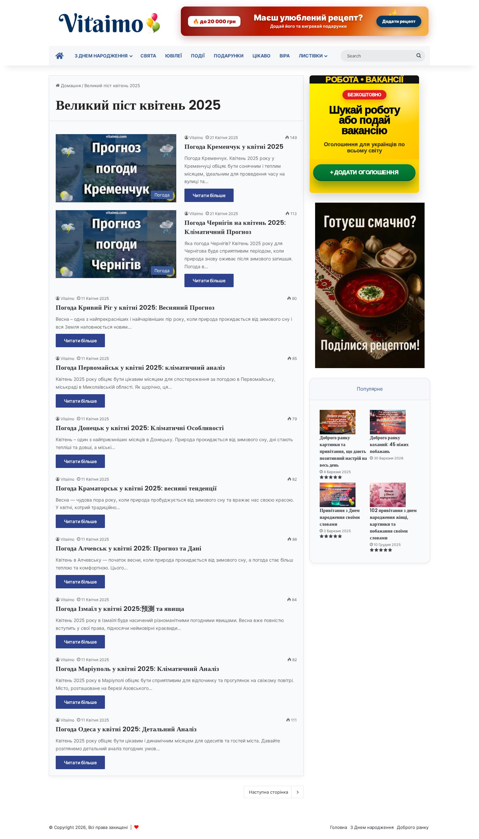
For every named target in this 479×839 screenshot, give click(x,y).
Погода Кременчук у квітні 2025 (233, 146)
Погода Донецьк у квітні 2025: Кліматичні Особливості (140, 427)
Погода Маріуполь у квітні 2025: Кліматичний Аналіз (137, 668)
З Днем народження (101, 55)
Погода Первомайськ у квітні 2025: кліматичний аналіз (140, 367)
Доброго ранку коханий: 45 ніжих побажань (389, 444)
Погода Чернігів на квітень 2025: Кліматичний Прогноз (235, 227)
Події (198, 55)
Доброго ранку (412, 827)
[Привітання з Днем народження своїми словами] (344, 495)
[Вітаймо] (109, 23)
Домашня (70, 85)
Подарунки (228, 55)
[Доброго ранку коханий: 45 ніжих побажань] (394, 422)
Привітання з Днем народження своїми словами (340, 517)
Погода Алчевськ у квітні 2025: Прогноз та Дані (128, 548)
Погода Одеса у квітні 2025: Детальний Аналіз (126, 729)
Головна (338, 827)
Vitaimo (196, 137)
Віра (285, 55)
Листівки (311, 55)
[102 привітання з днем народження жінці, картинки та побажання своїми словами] (394, 495)
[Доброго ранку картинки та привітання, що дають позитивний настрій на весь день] (344, 422)
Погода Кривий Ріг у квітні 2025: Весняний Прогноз (135, 307)
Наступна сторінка (268, 792)
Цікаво (261, 55)
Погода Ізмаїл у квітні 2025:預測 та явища (120, 608)
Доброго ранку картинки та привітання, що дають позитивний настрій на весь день (343, 451)
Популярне (370, 389)
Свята (148, 55)
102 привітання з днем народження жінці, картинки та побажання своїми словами (393, 524)
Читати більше (209, 195)
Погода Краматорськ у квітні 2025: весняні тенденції (136, 488)
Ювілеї (173, 55)
